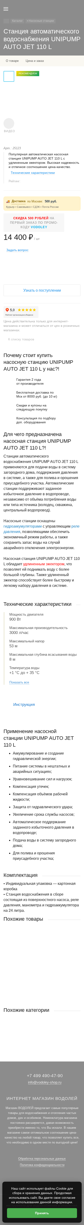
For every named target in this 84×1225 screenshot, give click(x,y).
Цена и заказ (35, 61)
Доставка (18, 201)
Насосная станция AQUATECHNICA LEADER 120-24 (40, 963)
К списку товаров (21, 339)
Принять (42, 1213)
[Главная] (6, 21)
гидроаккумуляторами (23, 526)
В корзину (42, 992)
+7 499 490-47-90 (45, 1075)
